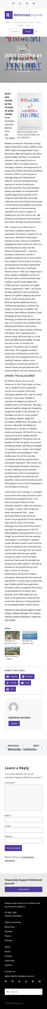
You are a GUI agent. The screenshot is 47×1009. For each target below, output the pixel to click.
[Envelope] (34, 3)
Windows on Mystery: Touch (11, 642)
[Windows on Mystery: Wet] (29, 635)
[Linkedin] (13, 981)
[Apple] (20, 3)
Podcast (21, 25)
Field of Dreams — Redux (11, 657)
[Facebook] (13, 3)
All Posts (14, 723)
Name (8, 815)
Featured (17, 22)
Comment (10, 783)
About (7, 22)
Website (8, 836)
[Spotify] (27, 3)
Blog (24, 22)
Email (8, 826)
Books (28, 25)
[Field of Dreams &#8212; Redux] (12, 651)
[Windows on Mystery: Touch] (12, 635)
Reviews (31, 22)
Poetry (38, 22)
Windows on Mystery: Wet (27, 642)
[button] (36, 32)
